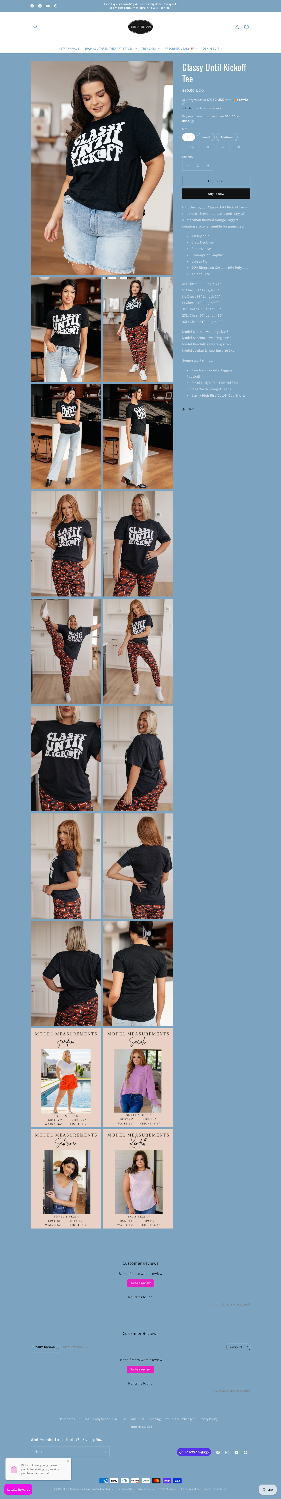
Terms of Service (140, 1427)
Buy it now (216, 194)
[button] (35, 27)
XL (210, 148)
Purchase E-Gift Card (74, 1419)
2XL (226, 148)
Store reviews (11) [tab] (75, 1347)
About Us (137, 1419)
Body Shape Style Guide (110, 1419)
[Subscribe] (105, 1452)
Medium (227, 137)
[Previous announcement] (98, 6)
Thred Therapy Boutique (76, 1488)
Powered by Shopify (102, 1488)
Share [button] (191, 409)
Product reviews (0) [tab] (45, 1347)
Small (206, 137)
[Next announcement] (183, 6)
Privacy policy (146, 1488)
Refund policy (125, 1488)
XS (188, 137)
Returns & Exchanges (179, 1419)
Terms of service (167, 1488)
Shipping (187, 108)
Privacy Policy (208, 1419)
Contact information (215, 1488)
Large (193, 148)
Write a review (140, 1283)
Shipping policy (190, 1488)
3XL (242, 148)
